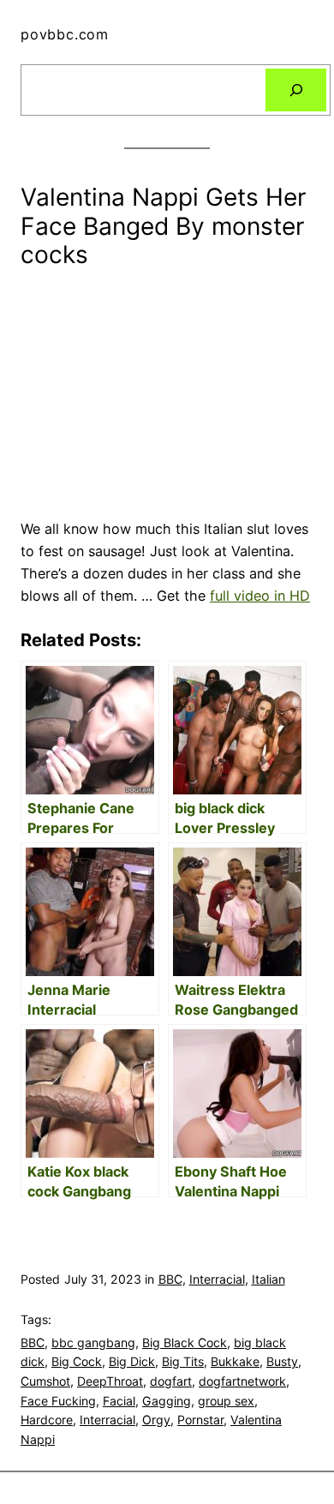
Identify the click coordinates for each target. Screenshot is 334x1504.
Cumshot (45, 1381)
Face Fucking (58, 1400)
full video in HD (260, 595)
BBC (170, 1279)
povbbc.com (65, 34)
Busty (282, 1361)
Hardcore (47, 1419)
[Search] (295, 90)
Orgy (156, 1419)
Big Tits (183, 1361)
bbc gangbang (93, 1342)
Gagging (166, 1400)
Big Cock (76, 1361)
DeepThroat (110, 1381)
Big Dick (132, 1361)
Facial (119, 1400)
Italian (268, 1279)
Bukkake (235, 1361)
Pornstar (200, 1419)
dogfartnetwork (242, 1381)
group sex (226, 1400)
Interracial (217, 1279)
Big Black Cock (184, 1342)
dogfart (171, 1381)
